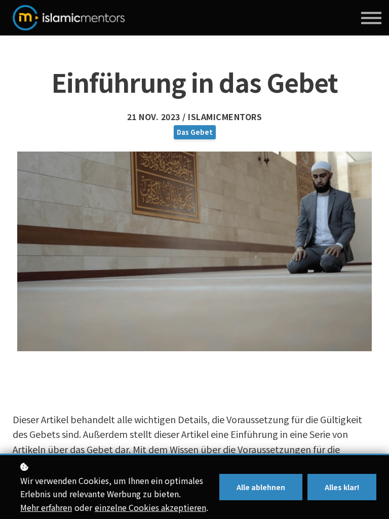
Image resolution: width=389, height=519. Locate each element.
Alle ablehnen (261, 487)
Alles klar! (342, 487)
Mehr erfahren (46, 507)
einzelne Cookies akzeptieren (150, 507)
